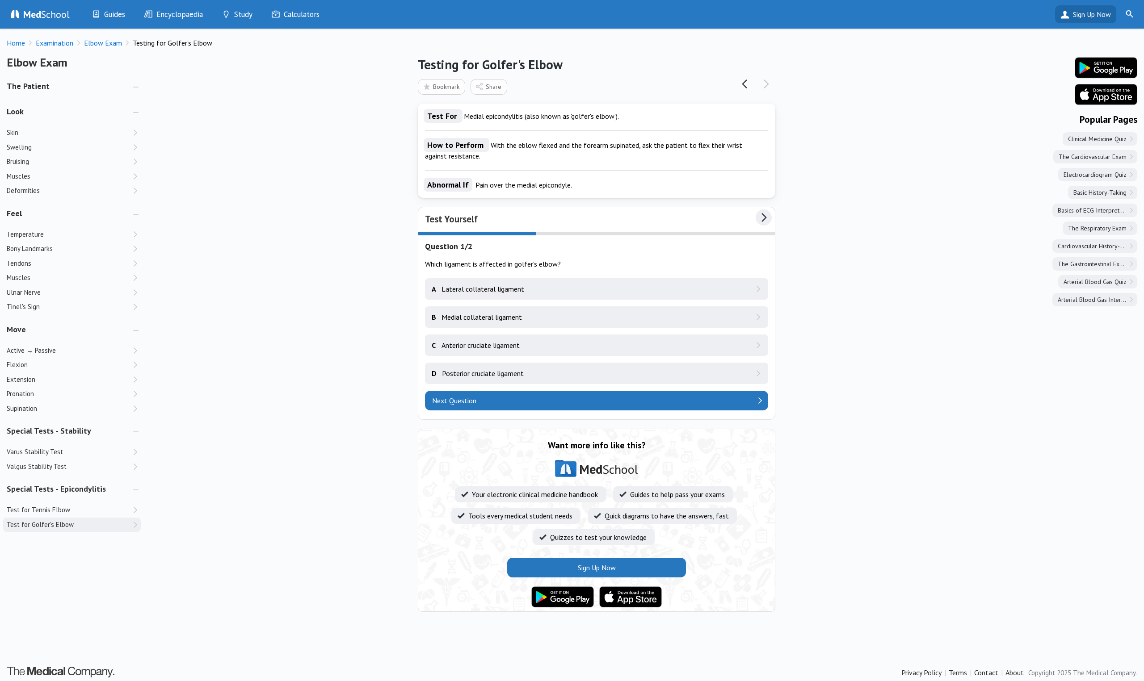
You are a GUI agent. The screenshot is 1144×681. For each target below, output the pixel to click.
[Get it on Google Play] (562, 597)
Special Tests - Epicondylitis (56, 489)
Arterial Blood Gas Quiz (1095, 282)
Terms (958, 672)
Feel (14, 213)
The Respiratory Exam (1097, 228)
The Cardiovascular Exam (1093, 157)
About (1014, 672)
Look (15, 111)
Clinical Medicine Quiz (1097, 139)
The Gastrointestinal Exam (1092, 264)
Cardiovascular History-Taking (1097, 246)
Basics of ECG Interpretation (1095, 210)
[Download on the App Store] (630, 597)
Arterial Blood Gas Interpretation (1097, 300)
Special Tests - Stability (49, 431)
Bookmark (446, 87)
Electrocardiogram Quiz (1095, 175)
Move (16, 329)
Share (493, 87)
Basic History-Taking (1100, 192)
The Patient (28, 86)
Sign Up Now (1092, 14)
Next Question (454, 400)
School (46, 14)
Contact (986, 672)
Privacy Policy (921, 672)
